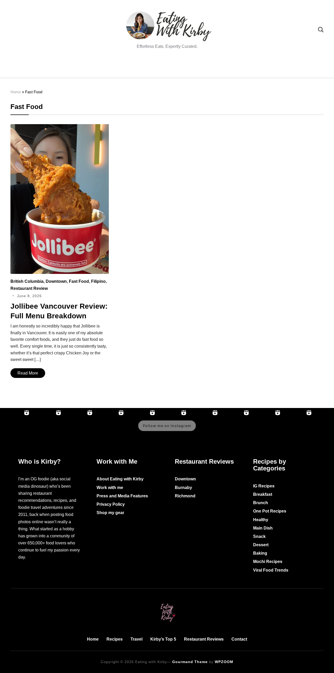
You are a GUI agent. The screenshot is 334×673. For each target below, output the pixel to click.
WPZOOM (224, 662)
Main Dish (263, 528)
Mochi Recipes (267, 561)
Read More (27, 373)
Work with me (110, 487)
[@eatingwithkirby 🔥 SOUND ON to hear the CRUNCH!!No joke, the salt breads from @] (298, 429)
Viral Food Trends (270, 570)
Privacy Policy (111, 504)
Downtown (56, 281)
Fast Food (79, 281)
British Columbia (27, 281)
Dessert (261, 545)
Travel (136, 639)
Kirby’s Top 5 (163, 639)
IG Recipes (264, 486)
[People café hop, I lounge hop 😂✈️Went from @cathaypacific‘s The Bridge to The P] (15, 429)
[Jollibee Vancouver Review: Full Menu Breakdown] (60, 127)
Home (15, 92)
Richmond (185, 496)
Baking (260, 553)
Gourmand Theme (190, 662)
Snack (259, 536)
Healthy (260, 519)
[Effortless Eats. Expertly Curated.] (167, 602)
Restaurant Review (29, 288)
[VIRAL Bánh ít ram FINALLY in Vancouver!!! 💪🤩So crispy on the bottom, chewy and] (78, 429)
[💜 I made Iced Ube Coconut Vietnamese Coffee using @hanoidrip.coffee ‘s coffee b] (235, 429)
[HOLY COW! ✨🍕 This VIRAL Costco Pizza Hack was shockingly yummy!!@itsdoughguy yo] (110, 429)
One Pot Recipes (269, 511)
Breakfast (262, 494)
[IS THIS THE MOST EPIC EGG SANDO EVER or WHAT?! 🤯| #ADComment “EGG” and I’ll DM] (47, 429)
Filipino (98, 281)
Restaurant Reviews (204, 639)
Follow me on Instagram (167, 425)
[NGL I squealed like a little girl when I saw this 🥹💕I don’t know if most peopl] (266, 429)
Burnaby (183, 487)
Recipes (114, 639)
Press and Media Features (122, 496)
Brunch (260, 503)
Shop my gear (110, 512)
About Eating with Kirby (120, 479)
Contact (239, 639)
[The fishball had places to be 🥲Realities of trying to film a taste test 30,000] (204, 429)
